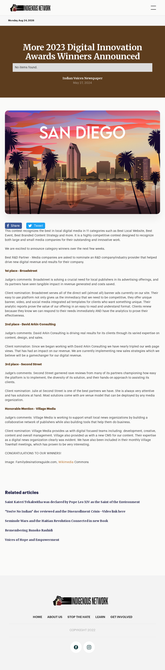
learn (100, 617)
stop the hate (78, 617)
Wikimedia (65, 462)
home (37, 617)
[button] (152, 8)
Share (15, 225)
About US (54, 617)
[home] (31, 7)
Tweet (38, 225)
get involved (121, 617)
